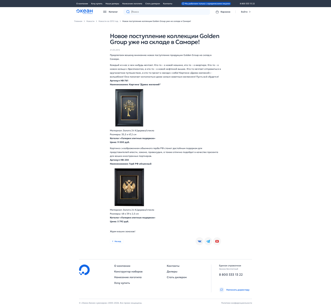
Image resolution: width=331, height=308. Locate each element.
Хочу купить (96, 4)
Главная (78, 21)
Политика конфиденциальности (236, 303)
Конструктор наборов (128, 271)
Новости (90, 21)
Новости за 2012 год (108, 21)
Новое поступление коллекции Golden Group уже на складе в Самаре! (156, 21)
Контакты (167, 4)
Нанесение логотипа (132, 4)
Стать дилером (152, 4)
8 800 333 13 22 (247, 3)
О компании (82, 4)
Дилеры (172, 271)
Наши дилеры (112, 4)
